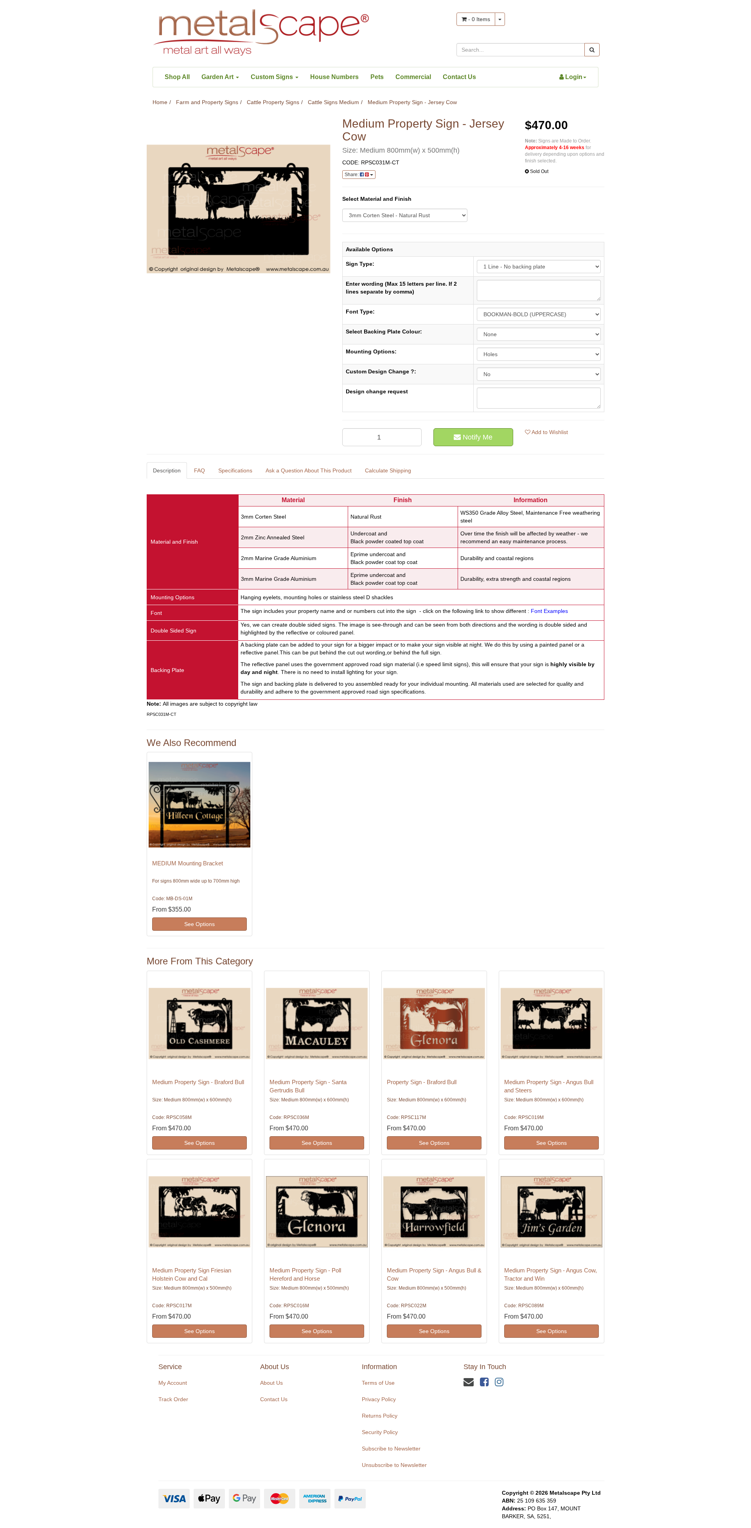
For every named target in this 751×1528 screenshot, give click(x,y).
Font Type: (360, 311)
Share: (352, 174)
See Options (199, 924)
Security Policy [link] (380, 1432)
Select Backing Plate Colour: (384, 331)
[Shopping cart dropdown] (500, 19)
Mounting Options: (371, 351)
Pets (377, 77)
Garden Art (218, 77)
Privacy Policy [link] (379, 1399)
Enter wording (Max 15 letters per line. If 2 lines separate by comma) (401, 288)
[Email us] (469, 1382)
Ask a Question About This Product (309, 470)
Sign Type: (360, 264)
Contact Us (459, 77)
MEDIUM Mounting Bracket (187, 863)
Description (167, 470)
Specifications (235, 470)
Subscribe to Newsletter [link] (391, 1448)
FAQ (199, 470)
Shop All (177, 77)
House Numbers (334, 77)
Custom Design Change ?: (381, 371)
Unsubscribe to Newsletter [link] (394, 1465)
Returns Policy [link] (379, 1416)
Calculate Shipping (388, 470)
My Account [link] (172, 1383)
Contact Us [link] (273, 1399)
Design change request (377, 391)
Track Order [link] (173, 1399)
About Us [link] (271, 1383)
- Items (478, 19)
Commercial (413, 77)
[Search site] (592, 49)
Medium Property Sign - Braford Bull (198, 1082)
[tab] (167, 470)
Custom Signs (273, 77)
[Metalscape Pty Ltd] (261, 30)
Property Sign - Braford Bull (421, 1082)
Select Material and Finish (376, 199)
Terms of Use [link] (378, 1383)
